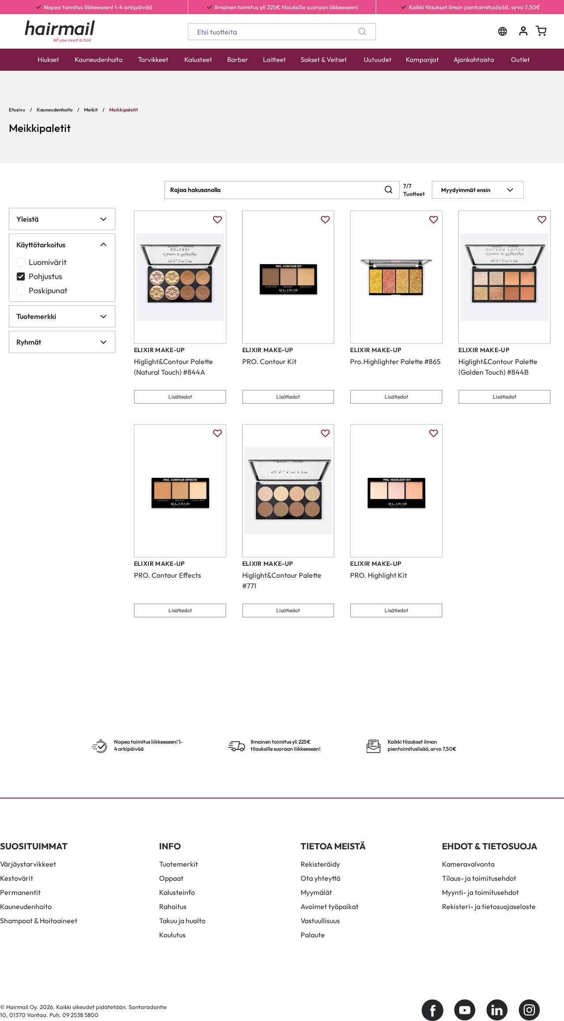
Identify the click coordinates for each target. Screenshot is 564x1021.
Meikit (91, 110)
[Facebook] (432, 1010)
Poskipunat (48, 290)
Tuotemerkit (178, 864)
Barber (237, 59)
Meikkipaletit (123, 110)
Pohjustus (45, 276)
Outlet (520, 59)
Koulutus (172, 934)
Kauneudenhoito (98, 59)
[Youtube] (465, 1010)
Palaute (313, 934)
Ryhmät (28, 342)
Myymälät (316, 892)
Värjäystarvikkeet (28, 864)
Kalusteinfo (177, 892)
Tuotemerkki (36, 316)
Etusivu (17, 110)
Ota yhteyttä (320, 878)
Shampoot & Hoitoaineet (38, 920)
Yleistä (27, 219)
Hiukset (48, 59)
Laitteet (274, 59)
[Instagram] (529, 1010)
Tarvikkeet (153, 59)
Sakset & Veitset (324, 59)
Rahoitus (173, 906)
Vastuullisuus (320, 920)
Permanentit (20, 892)
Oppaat (171, 878)
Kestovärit (16, 878)
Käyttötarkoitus (40, 244)
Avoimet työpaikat (329, 906)
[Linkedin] (497, 1010)
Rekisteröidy (320, 864)
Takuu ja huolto (182, 920)
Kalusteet (198, 59)
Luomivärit (48, 262)
